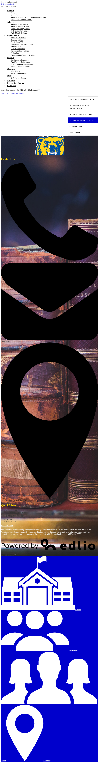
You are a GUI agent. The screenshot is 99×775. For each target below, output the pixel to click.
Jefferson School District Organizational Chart (28, 17)
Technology (15, 53)
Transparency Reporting (15, 515)
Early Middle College (19, 33)
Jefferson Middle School (20, 26)
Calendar (46, 761)
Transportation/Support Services (23, 55)
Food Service (16, 46)
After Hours (15, 71)
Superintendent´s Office (20, 51)
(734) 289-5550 (7, 262)
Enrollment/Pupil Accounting (22, 44)
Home (13, 13)
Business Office (17, 40)
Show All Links (7, 526)
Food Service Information (20, 62)
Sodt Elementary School (20, 31)
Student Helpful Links (19, 73)
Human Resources (18, 49)
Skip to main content (9, 2)
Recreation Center (8, 90)
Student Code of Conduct (20, 66)
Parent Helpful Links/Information (23, 64)
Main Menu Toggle (8, 6)
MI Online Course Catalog (16, 513)
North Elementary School (20, 29)
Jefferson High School (19, 24)
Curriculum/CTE (17, 42)
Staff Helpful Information (20, 78)
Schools (78, 610)
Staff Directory (75, 650)
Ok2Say (9, 519)
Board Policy (11, 521)
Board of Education (18, 38)
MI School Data (12, 511)
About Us (14, 15)
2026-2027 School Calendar (21, 20)
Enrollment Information (19, 60)
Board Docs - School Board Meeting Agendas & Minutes (28, 517)
